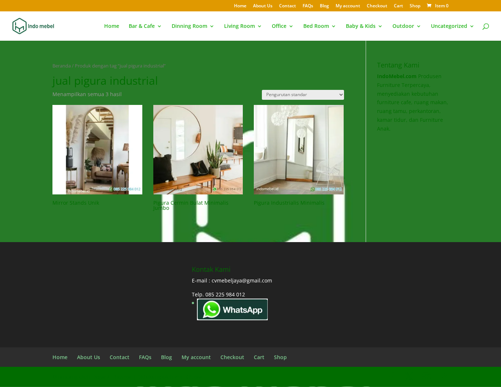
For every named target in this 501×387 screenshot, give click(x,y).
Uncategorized (449, 26)
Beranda (61, 65)
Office (279, 26)
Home (240, 6)
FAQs (308, 6)
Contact (287, 6)
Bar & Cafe (142, 26)
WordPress (188, 376)
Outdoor (403, 26)
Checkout (377, 6)
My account (348, 6)
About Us (263, 6)
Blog (324, 6)
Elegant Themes (111, 376)
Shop (415, 6)
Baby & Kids (361, 26)
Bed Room (316, 26)
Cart (398, 6)
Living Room (239, 26)
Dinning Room (189, 26)
